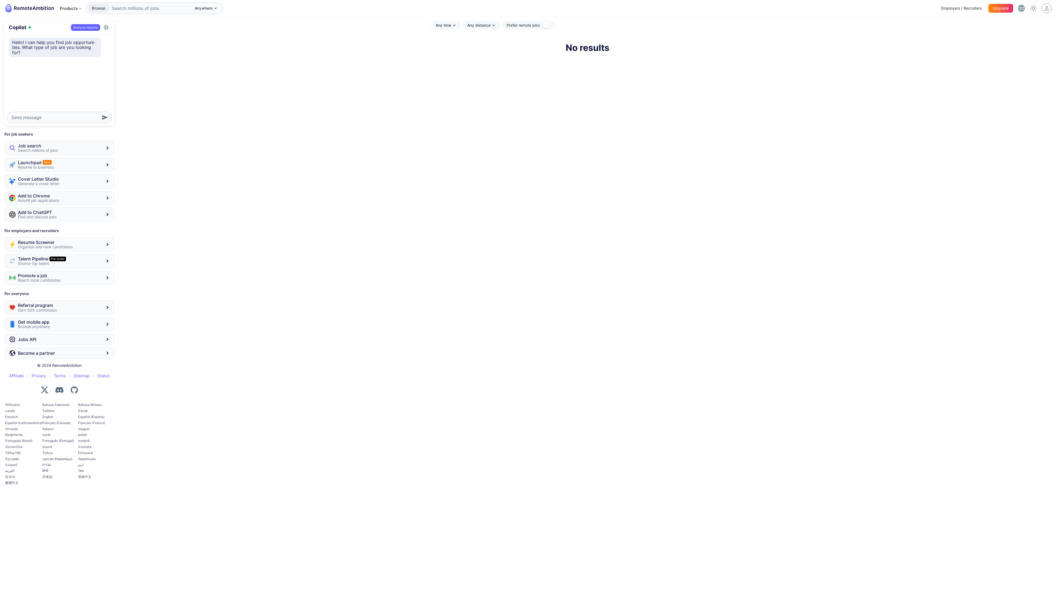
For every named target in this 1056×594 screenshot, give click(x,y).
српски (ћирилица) (57, 459)
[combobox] (149, 8)
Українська (87, 459)
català (10, 411)
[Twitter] (44, 390)
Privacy (39, 375)
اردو (81, 465)
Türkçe (47, 453)
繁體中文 (11, 483)
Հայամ (11, 465)
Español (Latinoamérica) (23, 423)
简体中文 (84, 477)
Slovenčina (14, 447)
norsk (46, 435)
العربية (9, 471)
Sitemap (82, 375)
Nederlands (14, 435)
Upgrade (1001, 8)
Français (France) (91, 423)
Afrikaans (12, 405)
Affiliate (16, 375)
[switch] (548, 25)
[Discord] (59, 390)
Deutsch (11, 417)
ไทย (81, 471)
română (84, 441)
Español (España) (91, 417)
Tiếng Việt (13, 453)
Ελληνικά (85, 453)
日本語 (47, 477)
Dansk (83, 411)
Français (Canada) (56, 423)
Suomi (47, 447)
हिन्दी (45, 471)
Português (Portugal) (58, 441)
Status (103, 375)
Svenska (85, 447)
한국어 (10, 477)
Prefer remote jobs (523, 25)
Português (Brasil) (18, 441)
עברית (46, 465)
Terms (60, 375)
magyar (84, 429)
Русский (12, 459)
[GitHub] (74, 390)
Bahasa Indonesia (56, 405)
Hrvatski (11, 429)
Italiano (48, 429)
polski (82, 435)
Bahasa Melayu (90, 405)
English (47, 417)
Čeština (48, 411)
